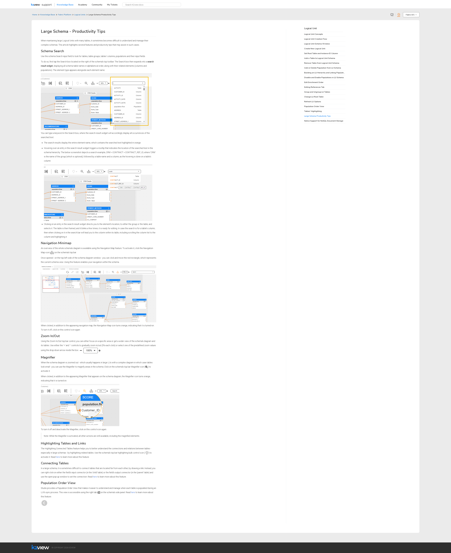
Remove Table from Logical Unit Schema (321, 63)
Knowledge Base (65, 5)
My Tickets (112, 5)
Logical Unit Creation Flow (315, 39)
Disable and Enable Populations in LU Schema (324, 77)
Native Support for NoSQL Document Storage (323, 121)
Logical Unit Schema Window (317, 44)
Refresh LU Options (312, 101)
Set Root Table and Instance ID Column (321, 53)
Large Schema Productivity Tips (317, 116)
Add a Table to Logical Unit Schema (319, 58)
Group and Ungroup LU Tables (317, 92)
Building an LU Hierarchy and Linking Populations (325, 72)
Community (97, 5)
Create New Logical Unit (314, 48)
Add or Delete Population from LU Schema (322, 68)
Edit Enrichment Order (313, 82)
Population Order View (314, 106)
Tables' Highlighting (313, 111)
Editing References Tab (314, 87)
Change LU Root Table (313, 97)
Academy (82, 5)
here (58, 457)
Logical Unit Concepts (313, 34)
